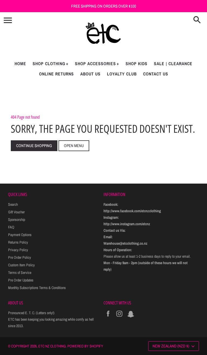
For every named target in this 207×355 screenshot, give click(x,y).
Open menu (74, 145)
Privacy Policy (18, 249)
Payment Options (20, 234)
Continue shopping (34, 145)
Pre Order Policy (19, 257)
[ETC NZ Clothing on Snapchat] (130, 317)
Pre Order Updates (20, 280)
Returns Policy (18, 242)
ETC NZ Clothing (52, 346)
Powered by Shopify (85, 346)
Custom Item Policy (21, 265)
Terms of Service (19, 272)
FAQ (11, 227)
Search (13, 204)
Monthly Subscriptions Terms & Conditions (37, 287)
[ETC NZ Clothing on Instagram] (119, 317)
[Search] (198, 20)
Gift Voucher (16, 212)
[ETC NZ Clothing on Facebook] (108, 317)
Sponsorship (16, 219)
